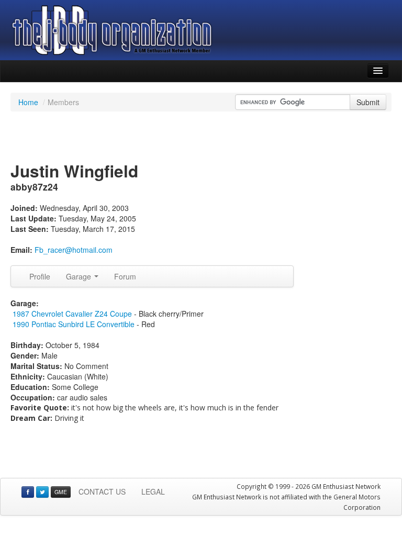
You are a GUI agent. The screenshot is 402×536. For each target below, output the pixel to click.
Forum (125, 276)
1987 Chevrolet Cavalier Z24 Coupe (72, 313)
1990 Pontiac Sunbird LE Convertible (74, 324)
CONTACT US (102, 491)
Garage (79, 276)
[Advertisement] (201, 137)
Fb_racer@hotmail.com (74, 249)
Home (28, 102)
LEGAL (153, 491)
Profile (39, 276)
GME (60, 492)
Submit (367, 102)
